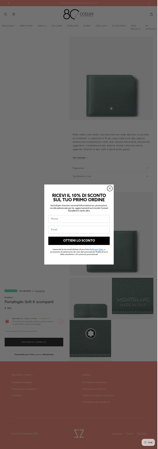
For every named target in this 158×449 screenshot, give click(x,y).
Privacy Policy (97, 250)
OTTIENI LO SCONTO (78, 240)
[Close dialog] (108, 188)
